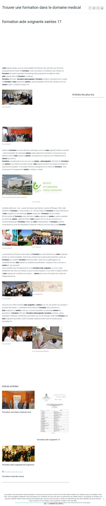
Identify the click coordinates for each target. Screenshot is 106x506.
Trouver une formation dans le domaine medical (41, 7)
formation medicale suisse (13, 476)
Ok (45, 503)
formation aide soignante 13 (48, 440)
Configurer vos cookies (56, 503)
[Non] (103, 499)
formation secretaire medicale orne (16, 412)
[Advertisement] (35, 49)
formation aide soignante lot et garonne (18, 465)
